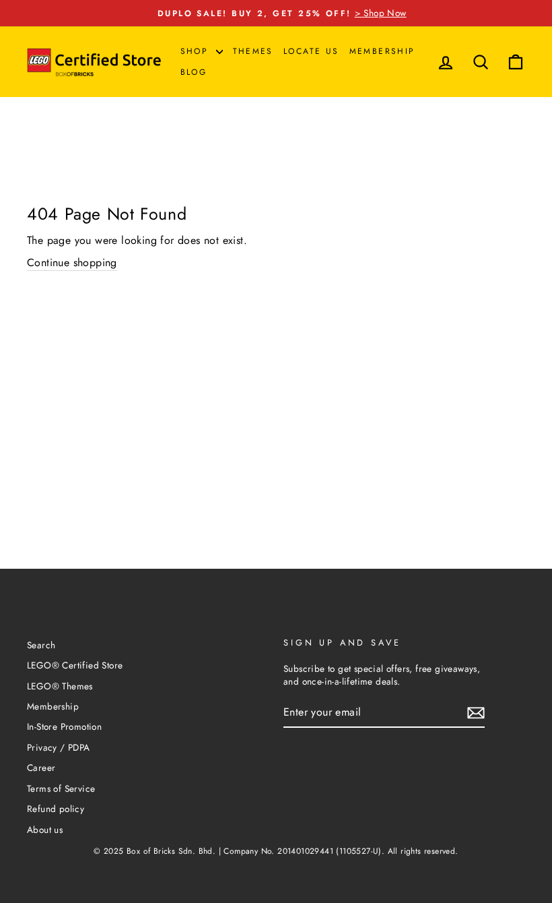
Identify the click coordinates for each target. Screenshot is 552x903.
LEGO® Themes (60, 686)
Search (41, 645)
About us (45, 829)
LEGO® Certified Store (75, 665)
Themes (253, 51)
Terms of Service (61, 788)
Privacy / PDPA (58, 747)
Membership (382, 51)
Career (41, 767)
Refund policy (55, 808)
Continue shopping (72, 262)
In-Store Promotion (64, 726)
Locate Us (311, 51)
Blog (193, 72)
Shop (196, 51)
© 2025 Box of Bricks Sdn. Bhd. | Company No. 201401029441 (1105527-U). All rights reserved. (276, 851)
